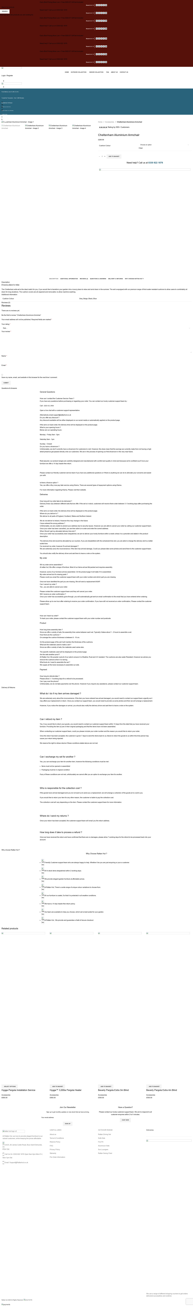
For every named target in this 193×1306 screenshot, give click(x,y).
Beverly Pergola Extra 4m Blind (161, 1090)
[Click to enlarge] (5, 119)
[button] (57, 1086)
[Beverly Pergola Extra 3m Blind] (120, 1008)
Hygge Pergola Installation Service (18, 1090)
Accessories (6, 1095)
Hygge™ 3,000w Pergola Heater (65, 1090)
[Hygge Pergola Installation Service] (23, 1008)
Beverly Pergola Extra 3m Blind (113, 1090)
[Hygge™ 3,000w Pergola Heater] (71, 1008)
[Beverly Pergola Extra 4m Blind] (168, 1008)
